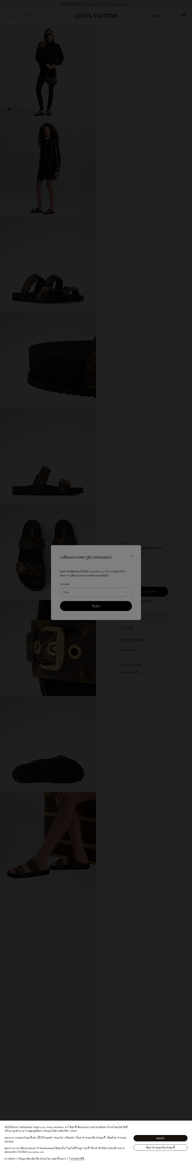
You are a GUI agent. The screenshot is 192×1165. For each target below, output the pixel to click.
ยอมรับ (160, 1138)
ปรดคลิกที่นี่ (77, 1158)
